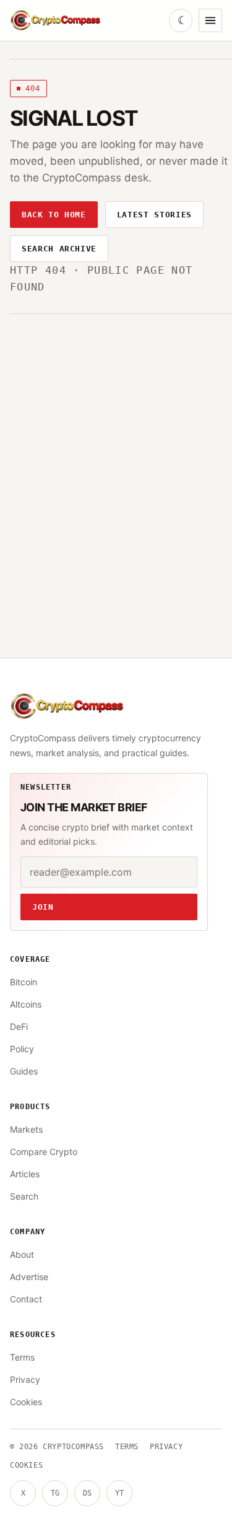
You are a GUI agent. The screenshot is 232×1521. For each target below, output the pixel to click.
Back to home (54, 214)
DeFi (19, 1026)
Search (24, 1196)
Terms (22, 1357)
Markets (26, 1129)
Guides (24, 1071)
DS (87, 1493)
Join (43, 907)
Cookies (26, 1402)
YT (119, 1493)
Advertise (29, 1276)
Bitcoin (23, 982)
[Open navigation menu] (210, 20)
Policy (22, 1049)
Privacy (25, 1379)
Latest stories (154, 214)
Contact (26, 1299)
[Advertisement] (116, 436)
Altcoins (25, 1004)
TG (55, 1493)
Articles (25, 1174)
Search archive (59, 248)
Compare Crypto (43, 1151)
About (22, 1254)
